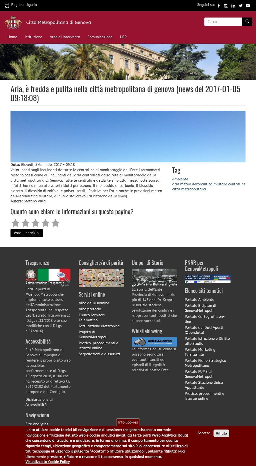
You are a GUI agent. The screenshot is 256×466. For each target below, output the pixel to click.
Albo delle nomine (94, 303)
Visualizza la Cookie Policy (48, 462)
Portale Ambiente (199, 300)
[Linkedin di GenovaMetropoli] (233, 5)
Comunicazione (100, 37)
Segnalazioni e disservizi (99, 354)
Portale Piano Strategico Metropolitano (205, 363)
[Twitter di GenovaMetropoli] (241, 5)
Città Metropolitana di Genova (58, 22)
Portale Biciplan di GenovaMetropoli (200, 308)
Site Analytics (37, 424)
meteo (185, 184)
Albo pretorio (90, 309)
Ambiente (180, 179)
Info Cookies (128, 422)
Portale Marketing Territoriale (200, 352)
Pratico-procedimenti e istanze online (98, 345)
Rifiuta (221, 433)
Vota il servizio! (27, 233)
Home (12, 37)
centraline (237, 184)
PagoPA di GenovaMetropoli (93, 334)
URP (123, 37)
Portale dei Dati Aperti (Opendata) (204, 330)
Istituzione (33, 37)
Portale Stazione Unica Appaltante (204, 385)
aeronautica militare (209, 184)
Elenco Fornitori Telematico (92, 317)
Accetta (204, 433)
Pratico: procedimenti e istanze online (204, 396)
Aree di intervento (65, 37)
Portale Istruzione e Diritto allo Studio (207, 341)
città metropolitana (189, 189)
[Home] (15, 23)
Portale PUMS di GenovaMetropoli (199, 374)
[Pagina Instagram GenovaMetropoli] (226, 5)
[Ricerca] (247, 21)
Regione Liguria (24, 5)
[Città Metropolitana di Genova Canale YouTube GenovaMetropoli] (248, 5)
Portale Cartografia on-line (205, 319)
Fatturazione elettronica (99, 326)
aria (175, 184)
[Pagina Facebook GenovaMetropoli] (219, 5)
